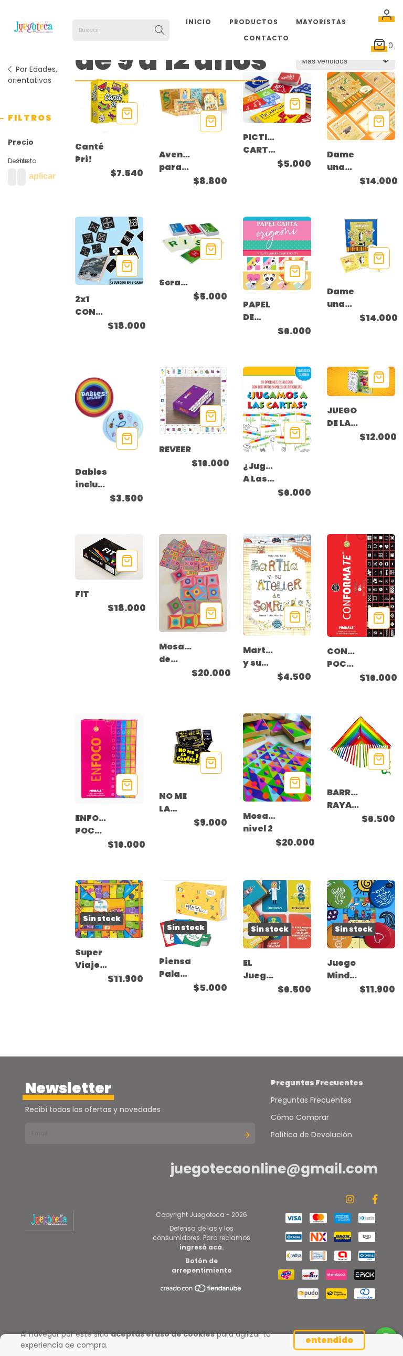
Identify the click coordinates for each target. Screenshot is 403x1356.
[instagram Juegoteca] (350, 1199)
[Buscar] (159, 30)
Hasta (19, 160)
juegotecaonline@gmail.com (274, 1168)
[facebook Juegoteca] (375, 1199)
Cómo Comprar (300, 1117)
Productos (253, 21)
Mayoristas (321, 21)
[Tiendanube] (201, 1290)
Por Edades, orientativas (32, 75)
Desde (10, 160)
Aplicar (42, 176)
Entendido (329, 1340)
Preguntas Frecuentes (311, 1100)
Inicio (198, 21)
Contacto (266, 38)
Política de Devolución (311, 1134)
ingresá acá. (201, 1247)
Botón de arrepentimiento (202, 1265)
